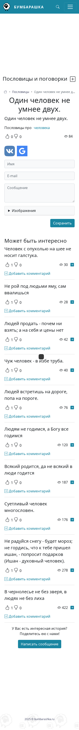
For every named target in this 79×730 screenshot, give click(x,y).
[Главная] (8, 7)
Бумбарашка (29, 7)
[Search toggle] (57, 7)
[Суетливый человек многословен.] (72, 519)
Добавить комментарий (29, 273)
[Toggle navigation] (70, 6)
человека (42, 127)
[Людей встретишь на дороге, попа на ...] (72, 407)
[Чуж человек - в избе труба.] (72, 370)
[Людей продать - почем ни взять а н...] (72, 339)
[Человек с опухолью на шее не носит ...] (72, 264)
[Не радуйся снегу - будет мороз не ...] (72, 570)
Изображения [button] (24, 210)
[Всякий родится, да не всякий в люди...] (72, 482)
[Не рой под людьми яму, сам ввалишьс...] (72, 302)
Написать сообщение (39, 644)
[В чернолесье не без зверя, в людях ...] (72, 607)
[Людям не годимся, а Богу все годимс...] (72, 444)
